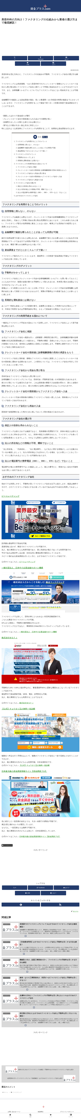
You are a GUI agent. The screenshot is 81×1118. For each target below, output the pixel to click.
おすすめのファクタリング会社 (27, 196)
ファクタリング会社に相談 (27, 167)
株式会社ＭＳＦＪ (9, 638)
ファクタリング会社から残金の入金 (30, 180)
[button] (53, 63)
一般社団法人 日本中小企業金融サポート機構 (22, 568)
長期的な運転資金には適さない (29, 160)
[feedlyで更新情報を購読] (21, 905)
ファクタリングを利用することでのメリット (31, 141)
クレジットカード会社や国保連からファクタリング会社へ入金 (40, 176)
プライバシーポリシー (67, 1111)
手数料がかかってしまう (26, 157)
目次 (39, 137)
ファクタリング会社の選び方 (26, 183)
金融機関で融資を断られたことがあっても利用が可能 (37, 148)
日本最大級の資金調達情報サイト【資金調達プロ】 (24, 771)
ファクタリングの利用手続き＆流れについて (31, 164)
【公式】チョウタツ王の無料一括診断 (18, 709)
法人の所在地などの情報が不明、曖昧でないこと (35, 189)
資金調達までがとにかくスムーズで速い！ (33, 151)
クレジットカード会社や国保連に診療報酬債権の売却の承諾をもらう (42, 170)
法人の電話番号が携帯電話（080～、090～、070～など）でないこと (42, 192)
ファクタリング (8, 845)
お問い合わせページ (14, 1111)
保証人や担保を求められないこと (29, 186)
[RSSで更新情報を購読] (60, 905)
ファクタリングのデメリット (26, 154)
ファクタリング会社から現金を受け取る (32, 173)
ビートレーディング (10, 496)
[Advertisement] (40, 39)
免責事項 (40, 1111)
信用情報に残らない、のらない (29, 144)
